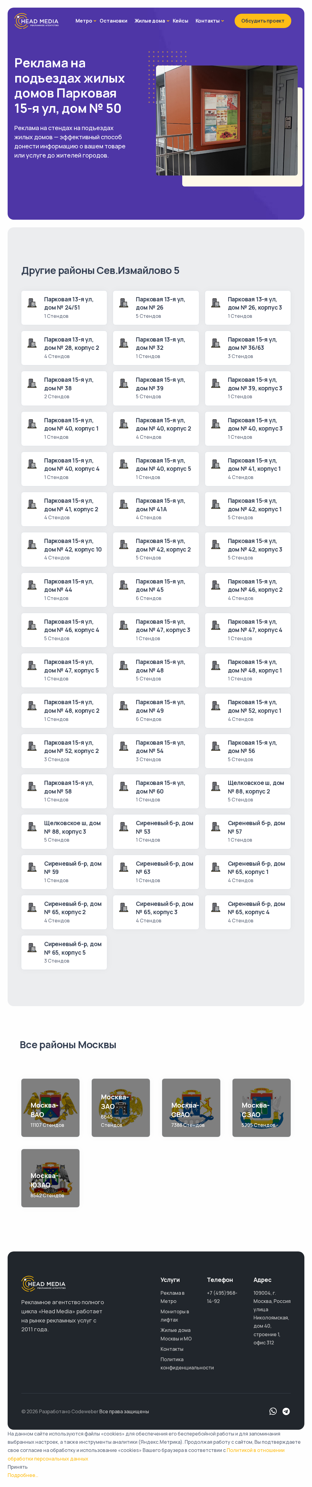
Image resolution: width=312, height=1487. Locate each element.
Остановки (113, 20)
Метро (84, 20)
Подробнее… (23, 1475)
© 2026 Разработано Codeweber (59, 1411)
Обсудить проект (263, 20)
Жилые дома (150, 20)
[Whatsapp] (273, 1411)
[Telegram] (286, 1411)
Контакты (208, 20)
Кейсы (180, 20)
